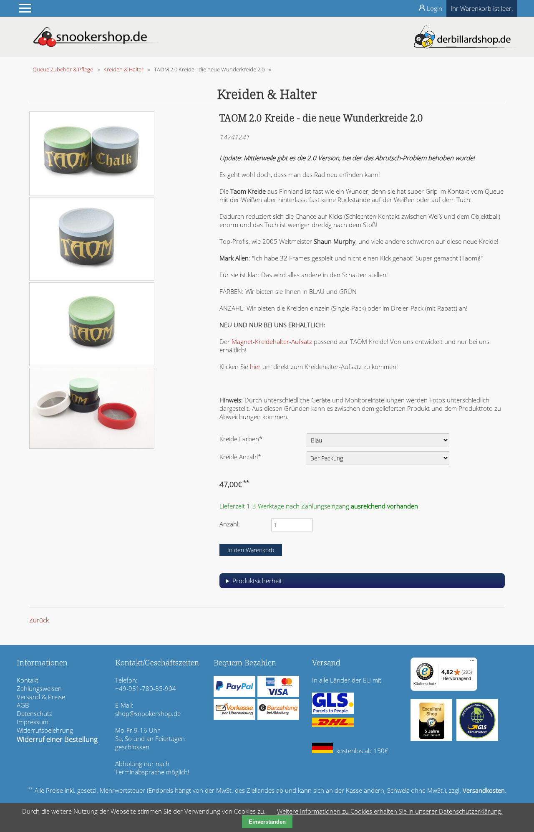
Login (434, 8)
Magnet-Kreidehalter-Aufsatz (272, 341)
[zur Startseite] (96, 44)
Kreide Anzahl (240, 456)
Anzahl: (229, 524)
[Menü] (472, 663)
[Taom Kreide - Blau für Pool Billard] (91, 278)
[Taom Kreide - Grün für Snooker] (91, 363)
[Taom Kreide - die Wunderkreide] (91, 193)
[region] (362, 583)
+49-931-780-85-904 (145, 688)
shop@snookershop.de (148, 713)
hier (255, 366)
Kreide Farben (240, 438)
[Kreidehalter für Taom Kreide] (91, 446)
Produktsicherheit (257, 581)
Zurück (39, 620)
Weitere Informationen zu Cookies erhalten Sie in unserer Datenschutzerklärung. (390, 811)
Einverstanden (267, 822)
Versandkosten (484, 790)
